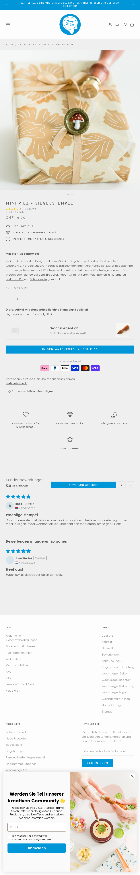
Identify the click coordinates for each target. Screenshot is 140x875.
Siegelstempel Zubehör (21, 763)
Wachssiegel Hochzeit (116, 679)
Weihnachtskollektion (116, 698)
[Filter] (121, 485)
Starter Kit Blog (111, 705)
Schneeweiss (38, 279)
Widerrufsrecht (15, 659)
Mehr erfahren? (16, 383)
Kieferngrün (118, 274)
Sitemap (107, 711)
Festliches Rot (15, 279)
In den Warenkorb (70, 349)
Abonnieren (97, 763)
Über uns (107, 635)
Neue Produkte (16, 738)
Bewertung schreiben (83, 484)
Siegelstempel (27, 44)
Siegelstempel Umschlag (118, 667)
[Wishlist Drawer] (124, 24)
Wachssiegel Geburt (115, 673)
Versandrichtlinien (18, 665)
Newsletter (109, 648)
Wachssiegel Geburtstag (118, 686)
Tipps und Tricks (112, 660)
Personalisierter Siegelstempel (25, 757)
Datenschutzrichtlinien (20, 646)
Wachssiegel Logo (114, 692)
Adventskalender (17, 732)
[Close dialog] (132, 776)
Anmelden (37, 847)
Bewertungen (111, 654)
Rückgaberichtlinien (19, 652)
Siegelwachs (14, 744)
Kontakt (107, 641)
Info (8, 678)
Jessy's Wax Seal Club (20, 684)
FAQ (8, 671)
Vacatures (13, 690)
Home (9, 44)
